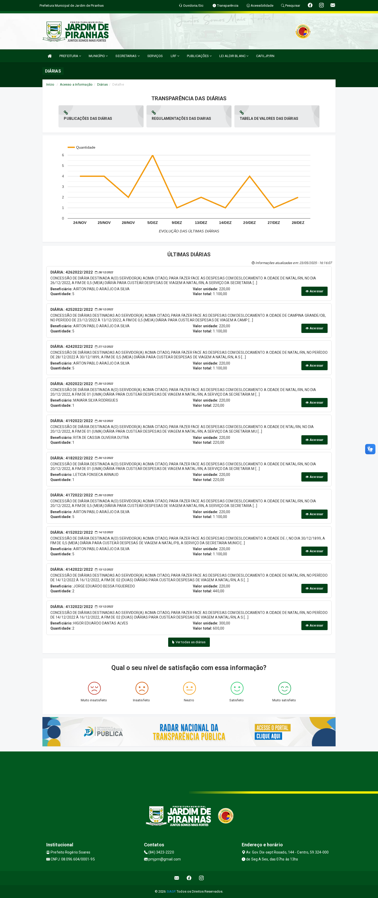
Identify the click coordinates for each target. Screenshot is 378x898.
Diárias (102, 84)
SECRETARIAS (126, 56)
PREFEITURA (69, 56)
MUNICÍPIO (97, 56)
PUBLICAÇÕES (198, 56)
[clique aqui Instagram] (201, 878)
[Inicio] (49, 55)
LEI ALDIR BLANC (232, 56)
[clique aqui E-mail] (176, 878)
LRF (174, 56)
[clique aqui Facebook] (189, 878)
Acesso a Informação (76, 84)
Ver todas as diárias (190, 642)
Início (50, 84)
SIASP (171, 891)
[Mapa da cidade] (189, 770)
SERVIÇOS (155, 56)
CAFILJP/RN (265, 56)
